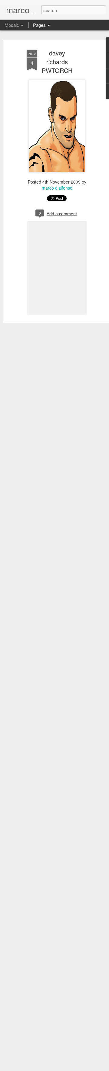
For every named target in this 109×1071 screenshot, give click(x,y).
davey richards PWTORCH (57, 62)
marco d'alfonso (57, 188)
